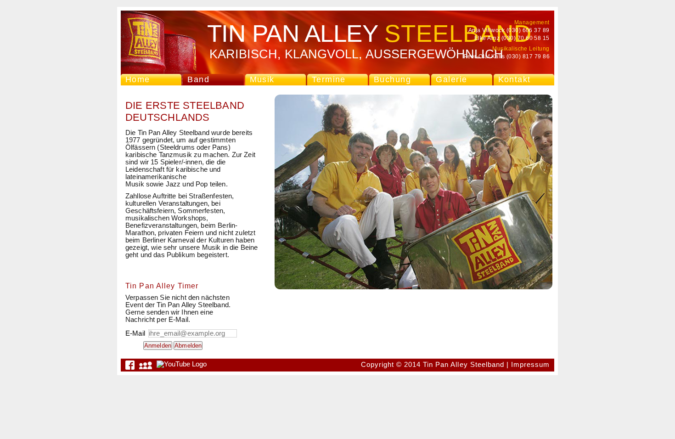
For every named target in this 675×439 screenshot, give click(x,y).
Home (137, 79)
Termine (329, 79)
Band (198, 79)
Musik (262, 79)
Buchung (392, 79)
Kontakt (514, 79)
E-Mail (136, 333)
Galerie (451, 79)
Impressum (530, 364)
